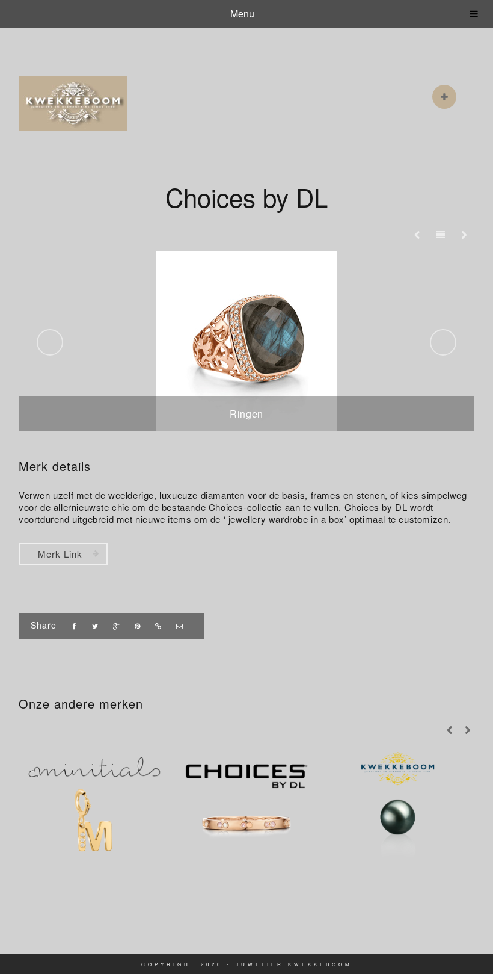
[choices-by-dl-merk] (246, 804)
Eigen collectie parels (397, 838)
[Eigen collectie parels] (397, 804)
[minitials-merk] (94, 804)
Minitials (94, 838)
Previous (50, 342)
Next (443, 342)
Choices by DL (246, 838)
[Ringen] (246, 341)
